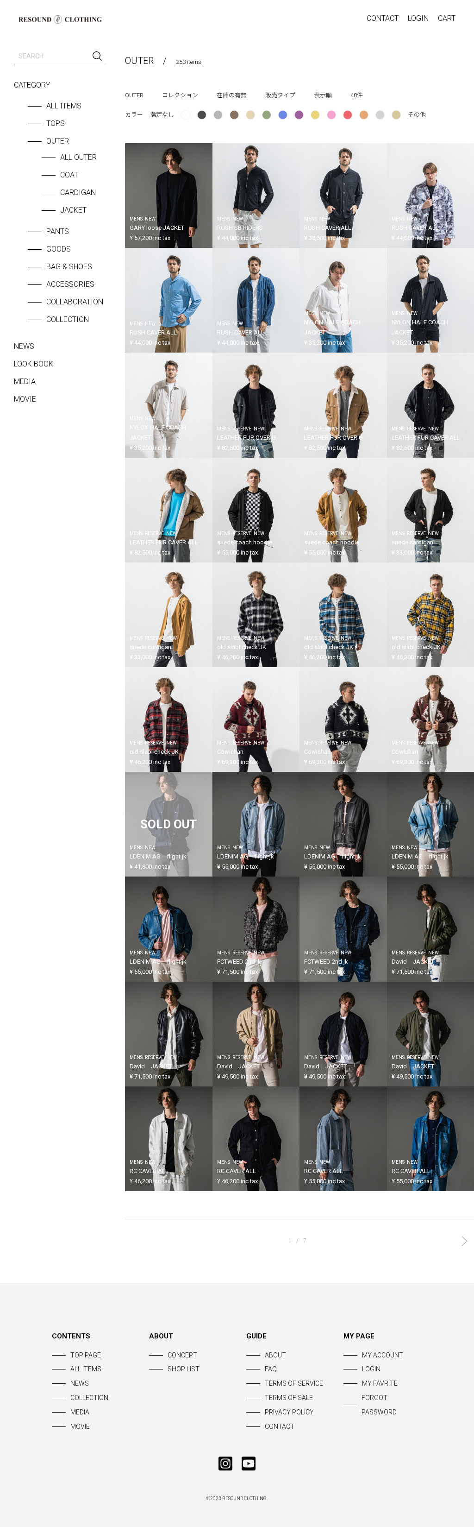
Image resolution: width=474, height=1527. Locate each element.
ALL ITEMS (63, 105)
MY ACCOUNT (382, 1355)
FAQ (271, 1369)
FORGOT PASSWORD (379, 1405)
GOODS (58, 249)
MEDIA (25, 381)
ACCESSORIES (70, 284)
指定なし (162, 114)
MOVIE (25, 399)
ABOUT (275, 1355)
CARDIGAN (78, 192)
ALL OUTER (78, 157)
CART (446, 18)
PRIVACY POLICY (289, 1412)
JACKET (73, 210)
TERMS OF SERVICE (294, 1383)
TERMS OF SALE (289, 1397)
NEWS (24, 346)
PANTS (57, 231)
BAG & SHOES (69, 266)
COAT (69, 174)
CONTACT (383, 18)
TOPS (55, 123)
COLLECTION (67, 319)
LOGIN (418, 18)
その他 (417, 114)
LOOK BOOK (33, 364)
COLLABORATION (74, 301)
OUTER (57, 141)
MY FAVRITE (380, 1383)
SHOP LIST (184, 1369)
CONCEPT (182, 1355)
